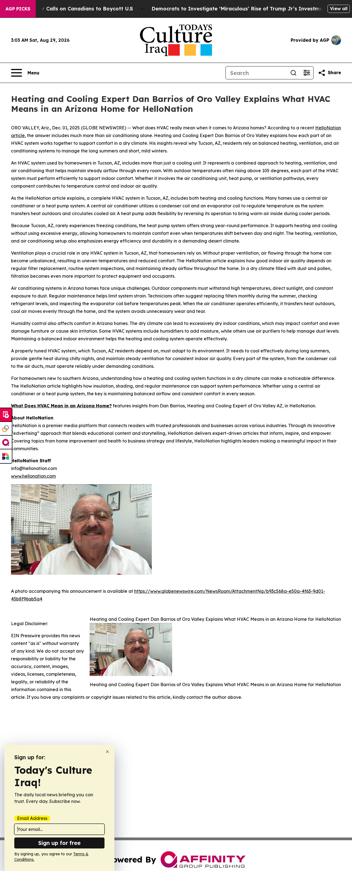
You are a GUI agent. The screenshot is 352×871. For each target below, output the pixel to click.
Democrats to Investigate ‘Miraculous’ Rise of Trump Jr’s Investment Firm (246, 8)
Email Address (32, 818)
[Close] (107, 751)
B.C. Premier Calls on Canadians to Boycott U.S (73, 8)
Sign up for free (59, 842)
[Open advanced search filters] (306, 72)
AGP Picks (18, 9)
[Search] (293, 72)
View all (338, 8)
